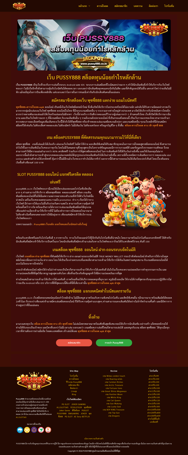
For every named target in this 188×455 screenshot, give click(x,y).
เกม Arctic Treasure (114, 385)
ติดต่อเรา (153, 5)
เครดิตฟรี (154, 422)
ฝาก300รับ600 (153, 415)
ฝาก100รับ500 (153, 409)
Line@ (74, 391)
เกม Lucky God (114, 406)
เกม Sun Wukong (114, 403)
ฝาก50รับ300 (154, 406)
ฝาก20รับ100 (154, 397)
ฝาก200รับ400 (153, 412)
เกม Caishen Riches (114, 382)
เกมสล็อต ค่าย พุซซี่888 (37, 256)
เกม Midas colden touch (114, 376)
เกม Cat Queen (114, 400)
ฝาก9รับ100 (154, 385)
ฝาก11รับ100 (154, 391)
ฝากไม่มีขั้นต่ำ (154, 419)
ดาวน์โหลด (102, 5)
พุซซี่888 (87, 407)
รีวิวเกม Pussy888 (74, 382)
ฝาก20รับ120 (154, 400)
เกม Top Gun (114, 412)
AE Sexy (77, 416)
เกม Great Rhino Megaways (114, 391)
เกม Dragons (114, 415)
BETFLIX (86, 416)
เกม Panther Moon (114, 394)
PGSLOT (85, 410)
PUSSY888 (62, 413)
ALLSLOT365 (21, 417)
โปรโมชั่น (169, 5)
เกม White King (114, 397)
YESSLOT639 (76, 407)
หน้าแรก (83, 5)
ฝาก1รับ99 (154, 376)
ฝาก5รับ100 (154, 382)
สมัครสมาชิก (120, 5)
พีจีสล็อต (76, 410)
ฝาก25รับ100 (154, 403)
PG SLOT (66, 404)
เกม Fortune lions (114, 388)
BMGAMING (73, 413)
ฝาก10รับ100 (154, 388)
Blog (74, 394)
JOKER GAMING (78, 404)
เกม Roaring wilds (114, 379)
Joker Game (64, 410)
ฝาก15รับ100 (154, 394)
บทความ (138, 5)
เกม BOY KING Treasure (114, 409)
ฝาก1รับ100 (154, 379)
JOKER (84, 413)
